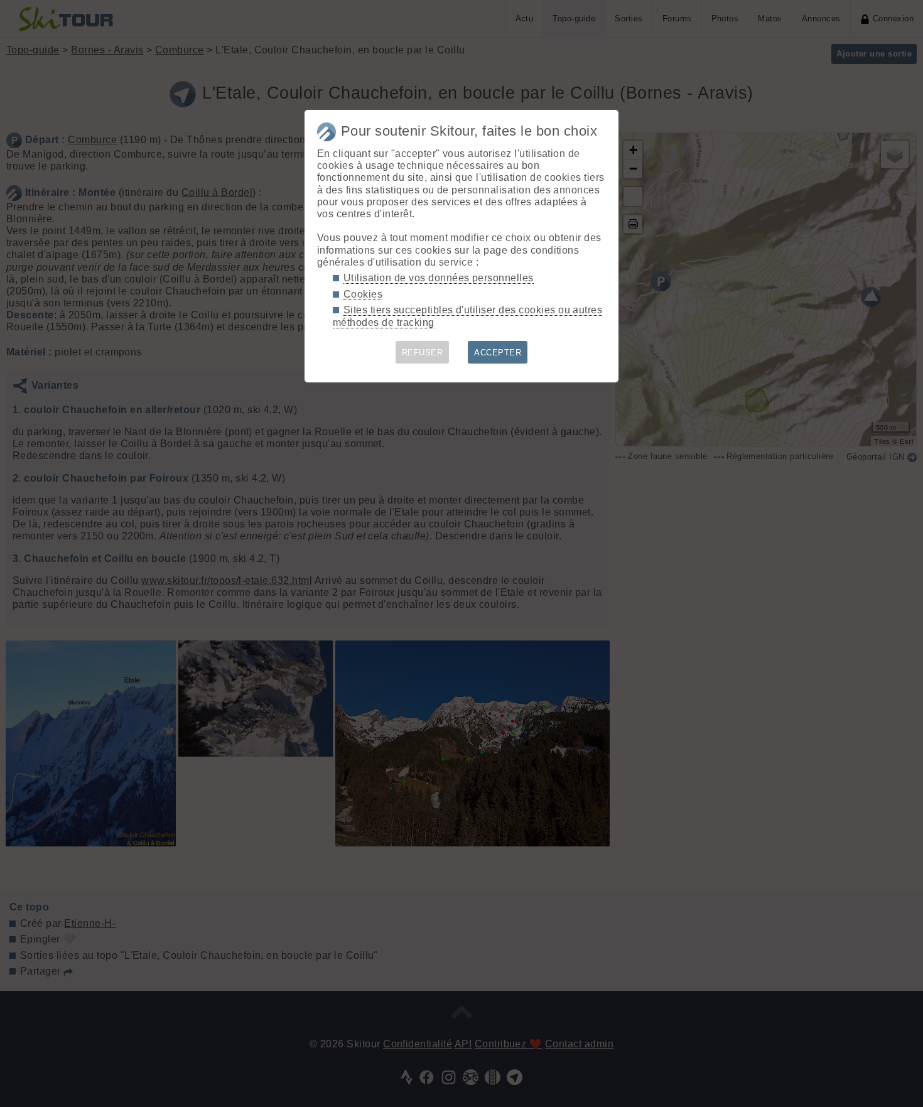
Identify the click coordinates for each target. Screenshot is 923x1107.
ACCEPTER (497, 352)
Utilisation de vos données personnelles (438, 278)
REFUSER (422, 352)
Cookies (362, 294)
